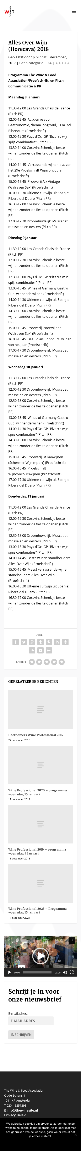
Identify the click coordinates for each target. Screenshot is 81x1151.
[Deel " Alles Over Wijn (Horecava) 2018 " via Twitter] (24, 642)
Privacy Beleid (15, 1115)
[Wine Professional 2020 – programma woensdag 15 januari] (40, 765)
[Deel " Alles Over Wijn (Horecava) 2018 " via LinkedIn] (57, 642)
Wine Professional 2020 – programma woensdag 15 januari (37, 792)
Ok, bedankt (29, 1143)
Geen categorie (31, 63)
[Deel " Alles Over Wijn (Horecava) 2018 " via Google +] (32, 642)
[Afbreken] (65, 972)
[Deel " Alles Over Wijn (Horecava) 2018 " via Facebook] (15, 642)
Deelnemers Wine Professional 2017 (36, 735)
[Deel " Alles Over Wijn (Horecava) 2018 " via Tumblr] (40, 642)
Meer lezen (53, 1143)
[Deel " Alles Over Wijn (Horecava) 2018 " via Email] (40, 650)
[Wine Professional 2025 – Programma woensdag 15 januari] (40, 883)
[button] (40, 956)
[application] (40, 956)
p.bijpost (40, 57)
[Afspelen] (9, 972)
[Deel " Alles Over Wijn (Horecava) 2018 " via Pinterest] (49, 642)
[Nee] (75, 1135)
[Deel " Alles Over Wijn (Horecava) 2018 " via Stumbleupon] (32, 650)
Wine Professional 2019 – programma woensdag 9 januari (37, 851)
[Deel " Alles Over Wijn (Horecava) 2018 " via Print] (49, 650)
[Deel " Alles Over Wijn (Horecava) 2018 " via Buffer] (65, 642)
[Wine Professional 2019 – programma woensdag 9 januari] (40, 824)
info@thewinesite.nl (22, 1110)
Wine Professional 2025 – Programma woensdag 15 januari (37, 910)
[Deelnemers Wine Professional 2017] (40, 709)
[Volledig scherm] (72, 972)
